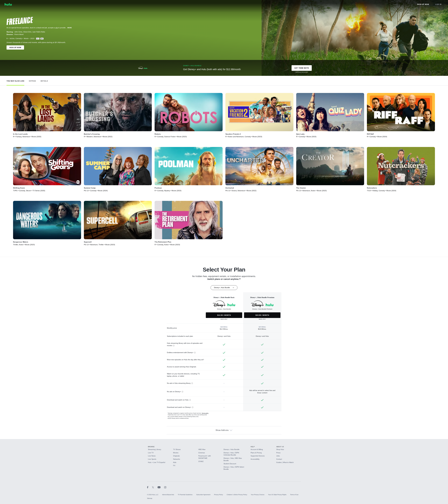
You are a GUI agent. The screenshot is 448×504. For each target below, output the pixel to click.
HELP (253, 447)
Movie (26, 38)
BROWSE (151, 447)
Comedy (18, 38)
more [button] (69, 28)
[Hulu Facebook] (149, 487)
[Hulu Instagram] (165, 487)
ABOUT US (280, 447)
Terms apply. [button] (205, 413)
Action (12, 38)
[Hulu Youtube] (161, 487)
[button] (15, 80)
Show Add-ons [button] (222, 430)
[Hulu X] (155, 487)
